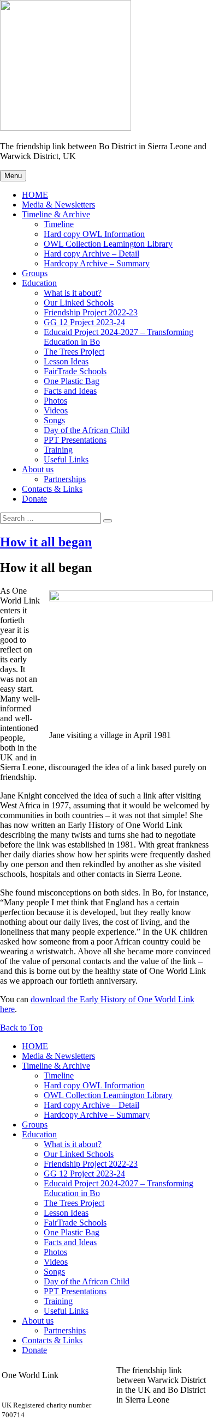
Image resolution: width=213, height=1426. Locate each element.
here (7, 1009)
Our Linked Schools (79, 302)
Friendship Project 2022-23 (91, 312)
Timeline (59, 224)
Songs (54, 420)
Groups (35, 273)
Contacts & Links (52, 488)
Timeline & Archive (56, 214)
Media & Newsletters (58, 204)
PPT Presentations (75, 439)
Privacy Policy (141, 1419)
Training (58, 449)
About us (38, 469)
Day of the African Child (86, 430)
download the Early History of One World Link (112, 999)
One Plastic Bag (71, 381)
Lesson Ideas (66, 361)
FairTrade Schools (75, 371)
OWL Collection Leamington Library (108, 243)
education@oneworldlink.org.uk (58, 1394)
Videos (56, 410)
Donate (34, 498)
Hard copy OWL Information (94, 234)
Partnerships (65, 479)
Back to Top (21, 1027)
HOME (35, 194)
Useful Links (66, 459)
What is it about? (73, 292)
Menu (13, 176)
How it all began (46, 542)
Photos (55, 400)
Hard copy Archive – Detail (91, 253)
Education (39, 283)
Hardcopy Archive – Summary (97, 263)
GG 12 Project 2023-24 (84, 322)
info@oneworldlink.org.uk (48, 1385)
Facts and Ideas (70, 390)
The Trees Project (74, 351)
